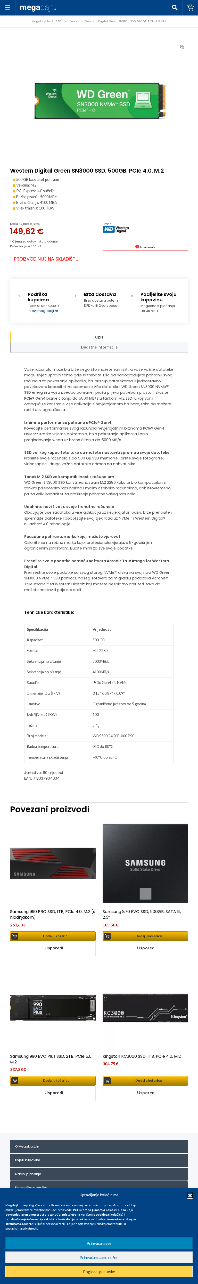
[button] (190, 1194)
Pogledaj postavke (99, 1271)
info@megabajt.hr (43, 311)
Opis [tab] (99, 337)
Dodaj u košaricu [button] (56, 936)
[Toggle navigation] (7, 7)
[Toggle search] (175, 7)
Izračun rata (147, 247)
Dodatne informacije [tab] (99, 347)
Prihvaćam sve (99, 1243)
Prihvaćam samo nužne (99, 1257)
